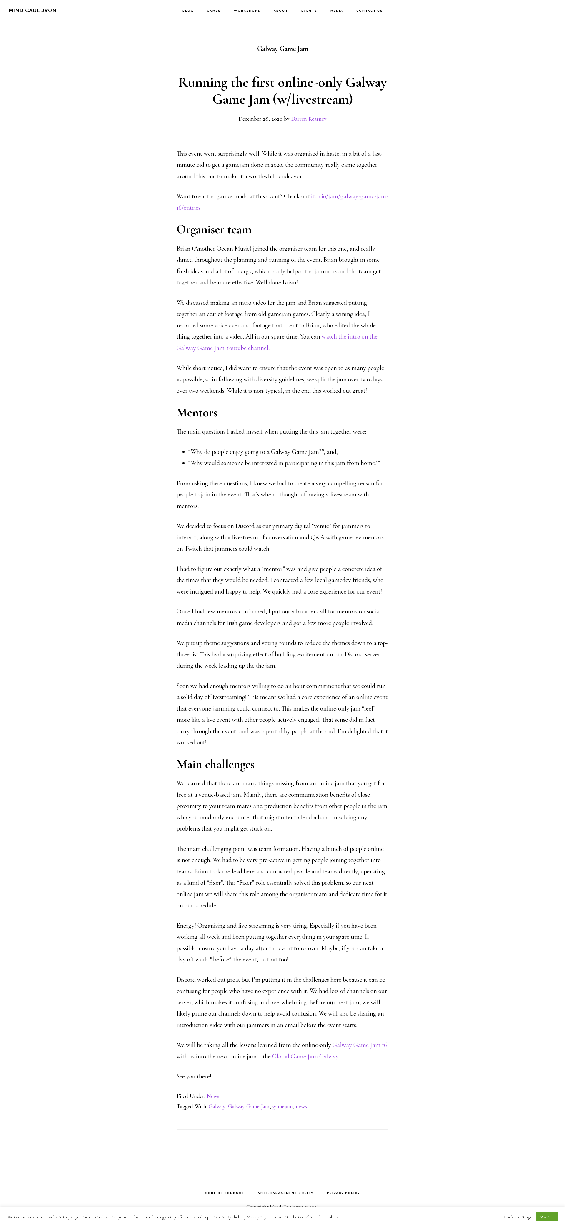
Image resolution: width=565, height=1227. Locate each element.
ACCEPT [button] (546, 1216)
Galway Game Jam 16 (360, 1045)
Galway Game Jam (249, 1106)
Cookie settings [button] (517, 1217)
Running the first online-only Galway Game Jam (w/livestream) (282, 91)
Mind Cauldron (32, 10)
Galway (217, 1106)
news (301, 1106)
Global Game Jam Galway (305, 1056)
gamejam (282, 1106)
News (213, 1096)
